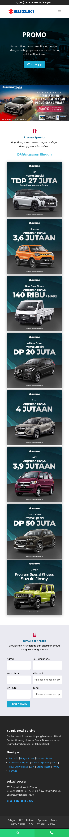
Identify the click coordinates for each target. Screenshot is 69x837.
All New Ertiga (16, 762)
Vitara (41, 824)
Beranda (13, 758)
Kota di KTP (13, 673)
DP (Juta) (12, 688)
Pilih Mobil (38, 673)
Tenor (36, 688)
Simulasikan (18, 704)
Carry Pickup (17, 824)
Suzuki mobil (28, 736)
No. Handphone (41, 659)
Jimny (55, 766)
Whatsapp (34, 64)
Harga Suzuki (27, 758)
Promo (49, 758)
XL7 (28, 762)
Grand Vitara (43, 766)
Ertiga (11, 820)
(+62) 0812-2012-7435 (20, 801)
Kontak (13, 771)
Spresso (45, 762)
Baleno (35, 762)
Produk (40, 758)
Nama (10, 659)
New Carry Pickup (18, 766)
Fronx (54, 762)
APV (32, 766)
